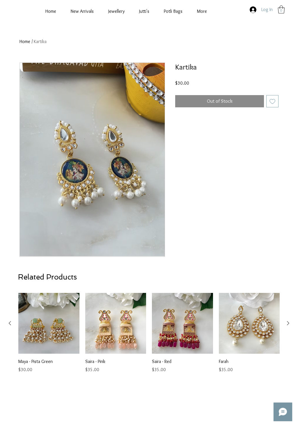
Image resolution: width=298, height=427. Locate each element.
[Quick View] (48, 323)
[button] (281, 9)
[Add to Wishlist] (272, 101)
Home (24, 41)
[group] (149, 333)
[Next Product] (288, 323)
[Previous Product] (9, 323)
